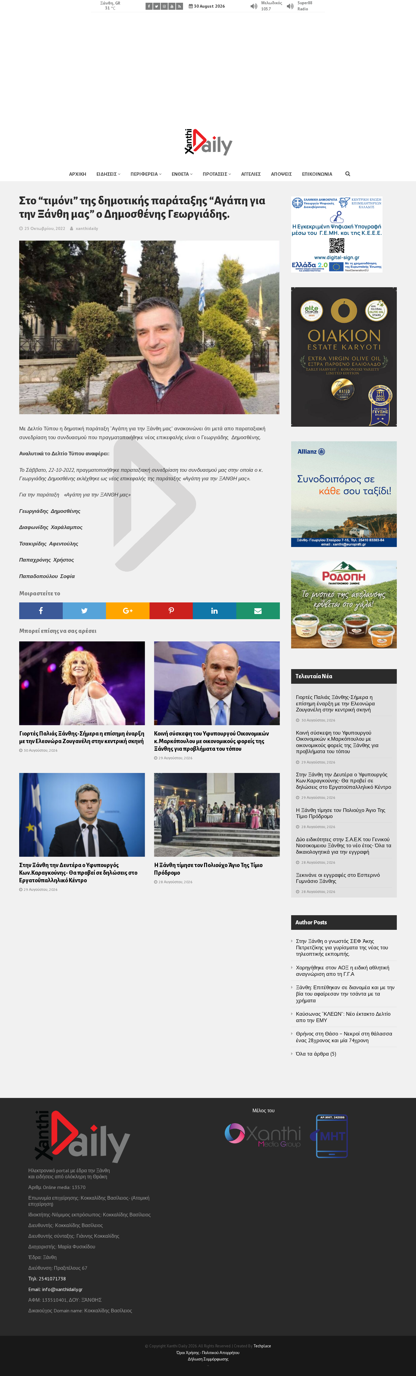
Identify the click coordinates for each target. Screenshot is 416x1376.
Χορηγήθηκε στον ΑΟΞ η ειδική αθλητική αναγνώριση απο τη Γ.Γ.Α (342, 970)
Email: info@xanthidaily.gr (55, 1289)
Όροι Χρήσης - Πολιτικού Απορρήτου (208, 1352)
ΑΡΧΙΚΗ (77, 174)
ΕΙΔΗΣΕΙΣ (107, 174)
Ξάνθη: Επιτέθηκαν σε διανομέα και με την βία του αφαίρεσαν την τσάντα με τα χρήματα (345, 994)
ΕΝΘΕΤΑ (180, 174)
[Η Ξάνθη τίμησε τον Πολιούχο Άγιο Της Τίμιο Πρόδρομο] (217, 816)
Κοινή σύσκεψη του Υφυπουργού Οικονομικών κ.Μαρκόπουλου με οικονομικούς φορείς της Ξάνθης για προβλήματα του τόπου (211, 741)
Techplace (262, 1346)
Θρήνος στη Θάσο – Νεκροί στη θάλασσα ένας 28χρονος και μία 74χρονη (344, 1036)
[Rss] (179, 6)
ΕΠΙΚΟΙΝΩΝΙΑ (317, 174)
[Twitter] (156, 6)
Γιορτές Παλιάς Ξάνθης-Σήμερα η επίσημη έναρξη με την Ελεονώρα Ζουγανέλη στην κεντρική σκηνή (335, 703)
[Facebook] (149, 6)
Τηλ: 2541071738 (47, 1278)
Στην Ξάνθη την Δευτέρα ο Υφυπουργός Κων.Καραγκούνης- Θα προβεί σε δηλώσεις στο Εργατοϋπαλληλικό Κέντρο (78, 873)
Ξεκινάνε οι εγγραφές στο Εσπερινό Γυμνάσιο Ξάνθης (338, 878)
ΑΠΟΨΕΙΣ (281, 174)
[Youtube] (171, 6)
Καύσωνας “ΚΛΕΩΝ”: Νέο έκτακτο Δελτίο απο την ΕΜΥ (343, 1017)
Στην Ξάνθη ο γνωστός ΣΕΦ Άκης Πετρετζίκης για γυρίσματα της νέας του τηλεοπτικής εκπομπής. (342, 948)
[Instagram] (164, 6)
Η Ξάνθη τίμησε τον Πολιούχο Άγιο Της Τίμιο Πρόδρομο (340, 813)
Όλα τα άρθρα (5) (316, 1053)
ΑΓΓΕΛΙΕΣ (251, 174)
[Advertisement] (208, 65)
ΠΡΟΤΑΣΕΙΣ (215, 174)
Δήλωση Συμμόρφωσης (208, 1359)
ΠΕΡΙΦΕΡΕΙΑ (144, 174)
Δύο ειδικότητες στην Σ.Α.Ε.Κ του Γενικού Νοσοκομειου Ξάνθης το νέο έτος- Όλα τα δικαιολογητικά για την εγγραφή (343, 845)
